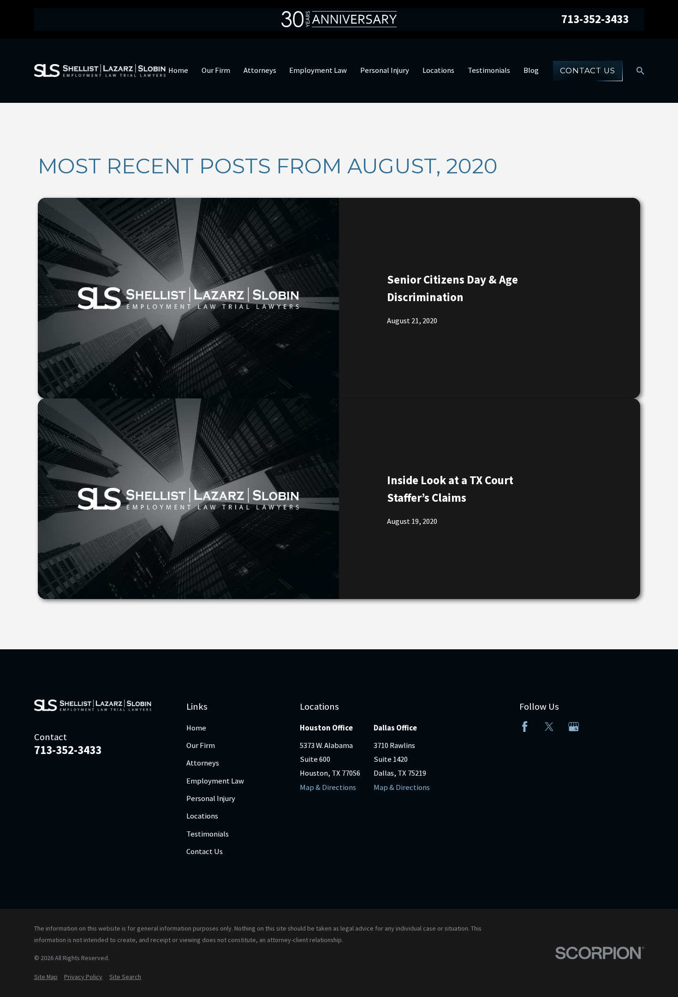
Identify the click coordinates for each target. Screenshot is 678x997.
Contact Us (587, 70)
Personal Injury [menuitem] (384, 70)
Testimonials (207, 834)
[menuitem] (46, 977)
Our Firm (200, 745)
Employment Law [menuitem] (318, 70)
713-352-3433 (595, 19)
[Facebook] (524, 726)
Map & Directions (328, 787)
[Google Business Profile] (573, 726)
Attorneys (202, 763)
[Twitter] (549, 726)
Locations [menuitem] (438, 70)
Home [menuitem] (178, 70)
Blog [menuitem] (531, 70)
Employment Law (215, 781)
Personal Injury (210, 798)
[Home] (100, 70)
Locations (202, 816)
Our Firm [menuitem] (216, 70)
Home (196, 728)
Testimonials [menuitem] (489, 70)
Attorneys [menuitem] (260, 70)
